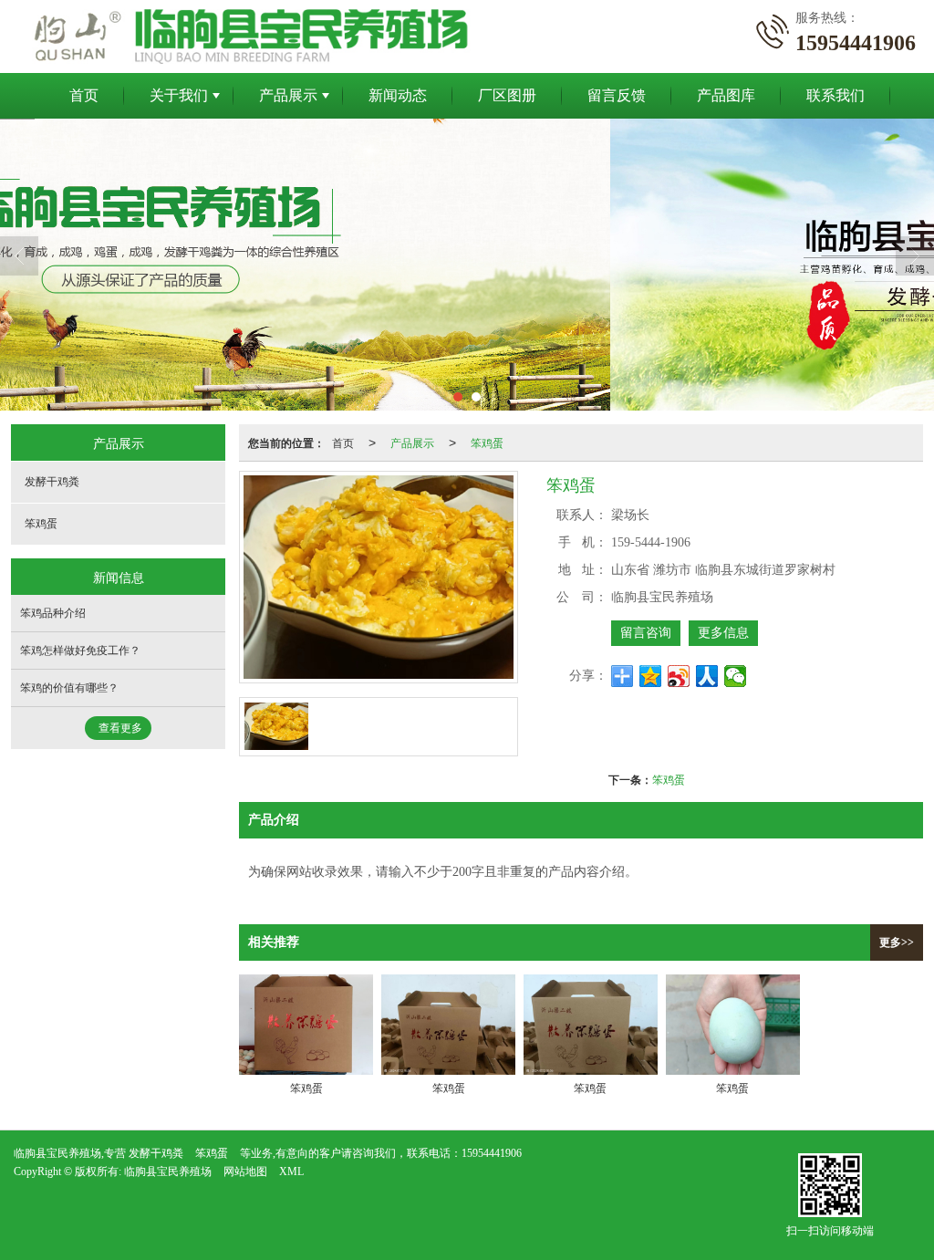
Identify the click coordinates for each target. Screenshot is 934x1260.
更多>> (896, 942)
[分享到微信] (735, 676)
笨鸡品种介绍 (53, 613)
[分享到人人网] (707, 676)
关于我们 (179, 95)
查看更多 (120, 728)
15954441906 (492, 1153)
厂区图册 (507, 95)
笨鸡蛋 (487, 442)
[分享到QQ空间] (650, 676)
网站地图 (245, 1171)
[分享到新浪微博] (679, 676)
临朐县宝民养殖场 (168, 1171)
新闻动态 (397, 95)
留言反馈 (616, 95)
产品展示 (288, 95)
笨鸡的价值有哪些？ (69, 688)
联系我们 (835, 95)
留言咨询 (645, 633)
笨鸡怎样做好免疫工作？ (80, 650)
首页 (84, 95)
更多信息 (723, 633)
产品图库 (726, 95)
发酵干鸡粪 (52, 481)
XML (291, 1171)
